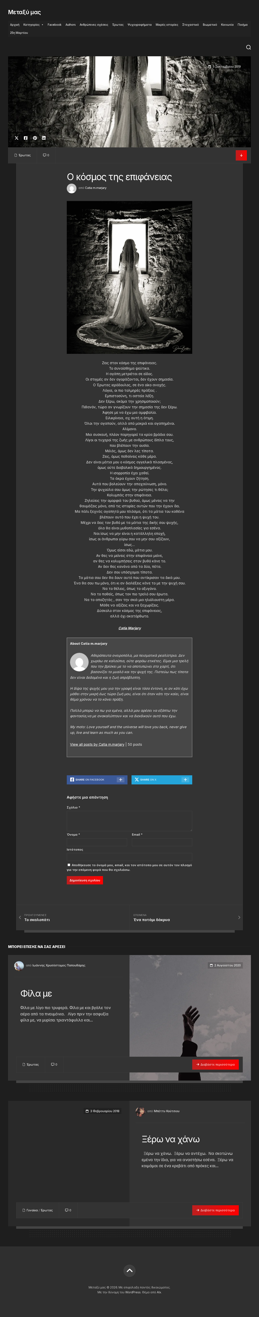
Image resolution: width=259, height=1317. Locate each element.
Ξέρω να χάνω (171, 1139)
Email (137, 834)
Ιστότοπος (75, 849)
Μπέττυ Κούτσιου (166, 1111)
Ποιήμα (243, 24)
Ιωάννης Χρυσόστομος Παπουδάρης (58, 965)
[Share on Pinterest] (34, 138)
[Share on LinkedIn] (43, 138)
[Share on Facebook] (25, 138)
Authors (71, 24)
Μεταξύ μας (24, 12)
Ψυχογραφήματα (140, 24)
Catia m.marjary (95, 188)
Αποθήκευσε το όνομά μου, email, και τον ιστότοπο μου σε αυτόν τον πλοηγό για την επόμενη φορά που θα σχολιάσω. (129, 867)
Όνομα (73, 834)
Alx (159, 1292)
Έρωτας (118, 24)
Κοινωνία (227, 24)
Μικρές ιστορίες (167, 24)
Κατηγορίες (31, 24)
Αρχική (14, 24)
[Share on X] (17, 138)
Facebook (55, 24)
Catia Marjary (129, 628)
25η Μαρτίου (19, 32)
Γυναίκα (32, 1210)
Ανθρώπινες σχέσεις (94, 24)
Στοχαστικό (190, 24)
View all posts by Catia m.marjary (97, 745)
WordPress (133, 1292)
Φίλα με (36, 993)
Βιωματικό (210, 24)
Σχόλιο (73, 807)
